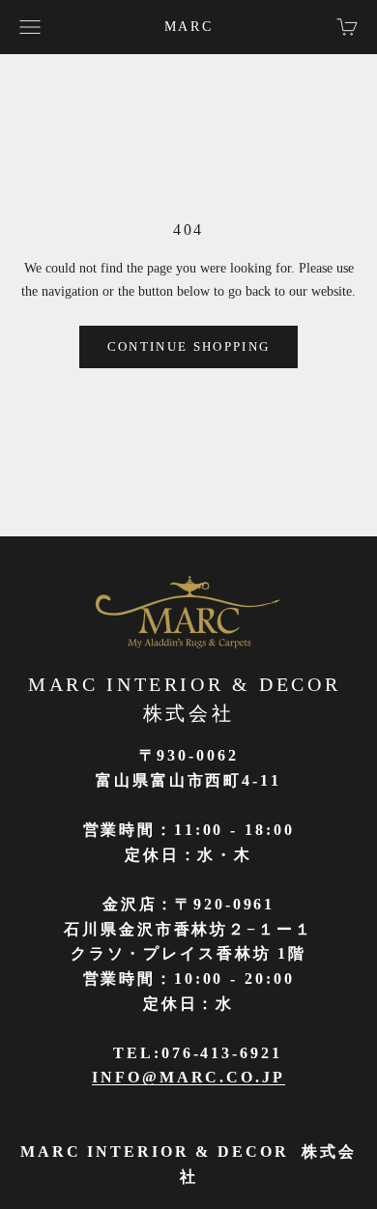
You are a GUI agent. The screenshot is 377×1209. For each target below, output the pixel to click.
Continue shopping (189, 346)
